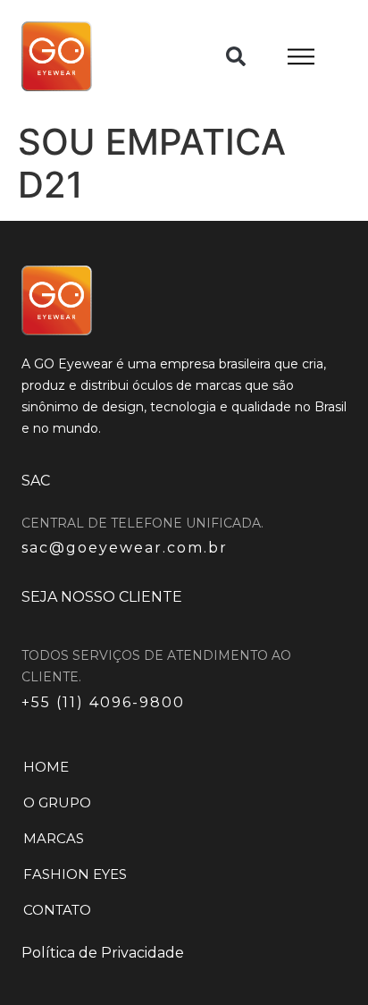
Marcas (53, 838)
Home (46, 766)
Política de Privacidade (102, 952)
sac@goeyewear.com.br (124, 547)
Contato (57, 909)
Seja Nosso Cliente (101, 596)
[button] (236, 56)
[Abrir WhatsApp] (323, 960)
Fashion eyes (75, 874)
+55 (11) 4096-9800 (103, 702)
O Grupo (57, 802)
